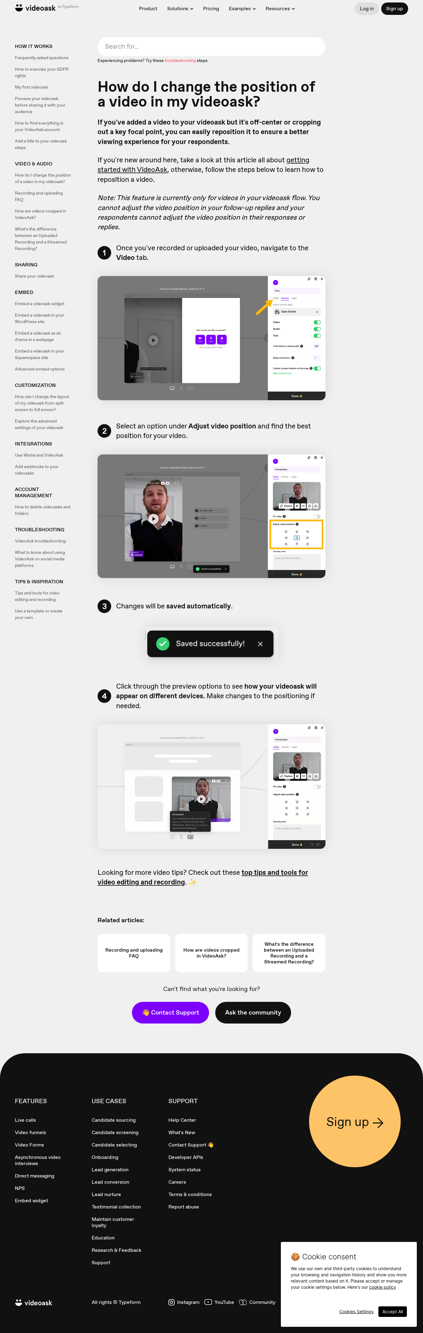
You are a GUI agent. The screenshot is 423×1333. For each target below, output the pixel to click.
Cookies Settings (356, 1311)
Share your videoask (34, 276)
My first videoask (31, 87)
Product (148, 8)
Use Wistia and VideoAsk (39, 455)
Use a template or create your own (39, 614)
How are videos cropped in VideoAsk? (40, 214)
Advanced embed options (40, 369)
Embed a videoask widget (39, 303)
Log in (367, 8)
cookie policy (382, 1287)
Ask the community (253, 1012)
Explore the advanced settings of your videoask (39, 424)
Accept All (392, 1311)
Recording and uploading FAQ (39, 196)
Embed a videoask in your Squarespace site (39, 354)
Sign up (394, 8)
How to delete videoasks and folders (42, 510)
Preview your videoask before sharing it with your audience (40, 105)
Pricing (211, 8)
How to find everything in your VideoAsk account (39, 126)
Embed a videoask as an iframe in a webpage (38, 336)
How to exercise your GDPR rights (42, 72)
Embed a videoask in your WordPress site (39, 318)
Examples (240, 9)
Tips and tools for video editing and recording (37, 596)
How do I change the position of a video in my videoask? (43, 178)
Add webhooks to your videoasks (37, 470)
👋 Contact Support (170, 1012)
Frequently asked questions (41, 57)
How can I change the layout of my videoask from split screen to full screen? (42, 403)
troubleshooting (180, 60)
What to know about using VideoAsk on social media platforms (40, 559)
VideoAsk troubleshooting (40, 541)
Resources (278, 9)
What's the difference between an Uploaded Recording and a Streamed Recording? (41, 238)
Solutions (177, 9)
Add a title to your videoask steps (41, 144)
